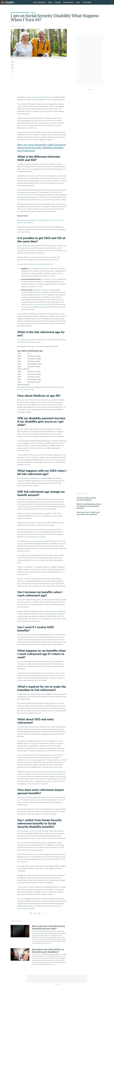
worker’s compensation (58, 611)
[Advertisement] (42, 77)
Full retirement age (23, 340)
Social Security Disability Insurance (43, 97)
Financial (58, 2)
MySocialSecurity (34, 537)
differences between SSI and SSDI (41, 264)
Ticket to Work (60, 673)
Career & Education (39, 2)
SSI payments (46, 279)
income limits (40, 295)
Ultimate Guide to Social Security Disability (86, 499)
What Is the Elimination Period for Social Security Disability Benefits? (89, 506)
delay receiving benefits (49, 772)
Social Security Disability (20, 12)
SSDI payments (32, 284)
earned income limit (39, 304)
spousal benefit (41, 800)
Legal (78, 2)
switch (33, 831)
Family (50, 2)
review (19, 106)
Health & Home (68, 2)
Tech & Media (86, 2)
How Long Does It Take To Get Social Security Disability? (88, 513)
